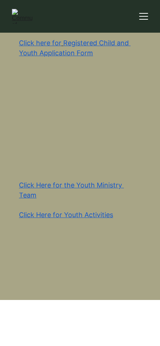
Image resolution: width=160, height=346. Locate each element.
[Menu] (143, 16)
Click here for (40, 43)
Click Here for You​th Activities (66, 215)
